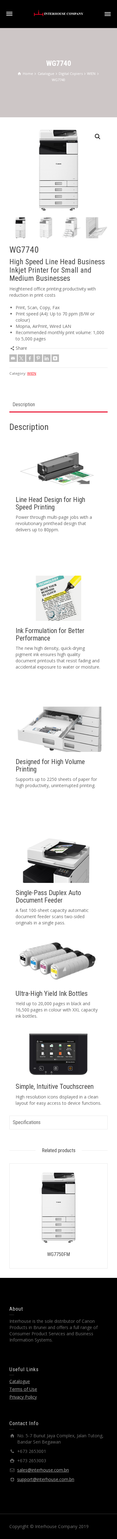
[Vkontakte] (55, 358)
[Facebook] (30, 358)
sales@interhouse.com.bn (43, 1470)
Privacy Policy (23, 1397)
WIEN (31, 373)
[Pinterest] (38, 358)
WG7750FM (58, 1254)
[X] (21, 358)
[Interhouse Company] (59, 13)
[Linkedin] (47, 358)
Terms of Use (23, 1389)
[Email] (13, 358)
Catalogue (19, 1381)
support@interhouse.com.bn (45, 1479)
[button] (97, 136)
